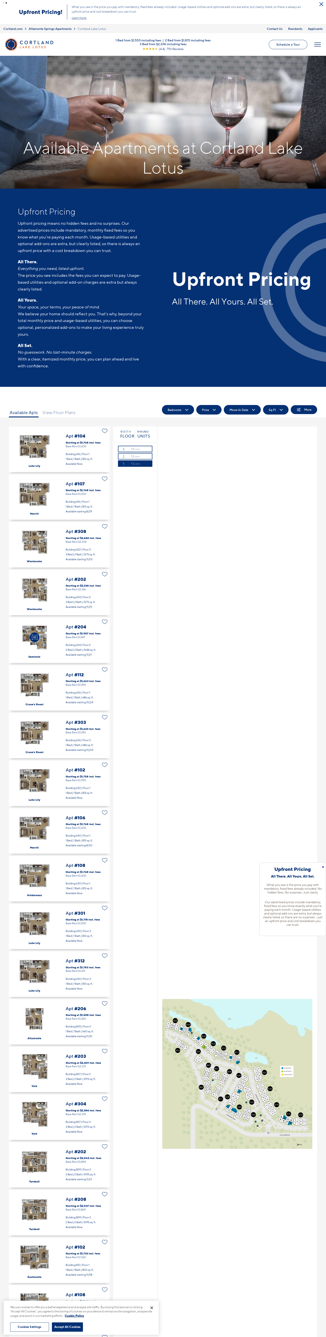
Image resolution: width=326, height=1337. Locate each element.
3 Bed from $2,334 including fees (163, 44)
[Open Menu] (317, 45)
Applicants (315, 29)
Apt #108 (59, 878)
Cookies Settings (29, 1327)
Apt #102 (59, 783)
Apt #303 (59, 735)
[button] (3, 3)
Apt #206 (59, 1021)
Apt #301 (59, 926)
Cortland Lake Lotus (92, 29)
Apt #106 (59, 831)
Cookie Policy (74, 1316)
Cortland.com (13, 29)
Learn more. (79, 17)
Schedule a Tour (288, 44)
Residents (295, 29)
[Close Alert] (321, 4)
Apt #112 (59, 688)
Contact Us (275, 29)
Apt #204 (59, 640)
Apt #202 (59, 592)
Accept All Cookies (67, 1327)
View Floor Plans (59, 412)
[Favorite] (105, 431)
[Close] (152, 1308)
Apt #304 (59, 1117)
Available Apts (24, 412)
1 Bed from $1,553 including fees (138, 40)
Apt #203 (59, 1069)
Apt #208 (59, 1212)
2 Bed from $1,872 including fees (188, 40)
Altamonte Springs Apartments (50, 29)
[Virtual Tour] (34, 637)
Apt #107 (59, 497)
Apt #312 (59, 974)
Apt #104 (59, 449)
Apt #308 (59, 544)
